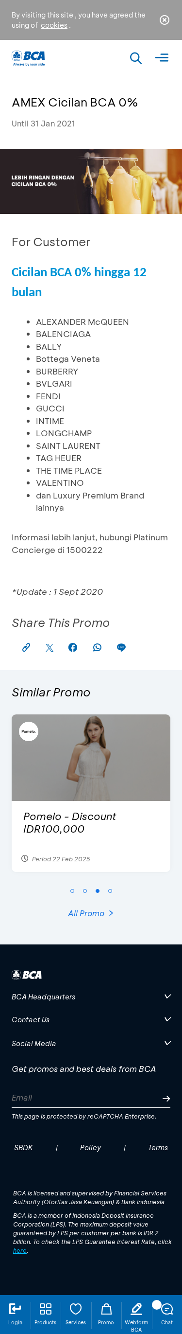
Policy (90, 1147)
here (20, 1250)
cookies (54, 25)
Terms (158, 1147)
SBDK (23, 1147)
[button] (72, 891)
